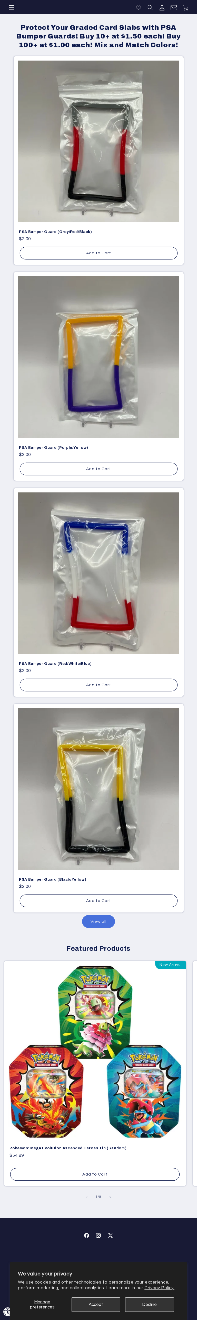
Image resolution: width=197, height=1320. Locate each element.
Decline (149, 1304)
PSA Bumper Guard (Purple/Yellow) (53, 447)
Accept (96, 1304)
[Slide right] (110, 1197)
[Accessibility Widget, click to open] (8, 1311)
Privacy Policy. (159, 1288)
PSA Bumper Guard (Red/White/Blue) (55, 663)
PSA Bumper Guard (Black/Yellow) (52, 879)
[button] (11, 8)
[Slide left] (87, 1197)
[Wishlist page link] (138, 7)
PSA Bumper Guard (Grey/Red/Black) (55, 232)
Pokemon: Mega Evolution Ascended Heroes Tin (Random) (67, 1148)
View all (98, 921)
